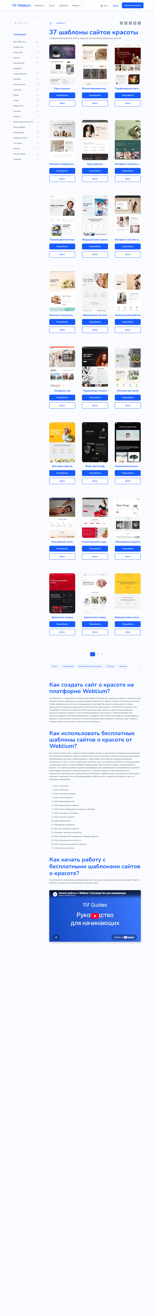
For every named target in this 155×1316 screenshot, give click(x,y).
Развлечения (19, 84)
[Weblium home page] (50, 23)
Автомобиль (19, 63)
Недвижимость (20, 138)
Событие (17, 90)
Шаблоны (63, 6)
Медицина (18, 106)
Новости (17, 116)
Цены (51, 6)
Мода (15, 95)
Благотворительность (23, 122)
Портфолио (18, 132)
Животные (18, 47)
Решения (39, 6)
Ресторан (17, 143)
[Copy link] (121, 23)
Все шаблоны (19, 42)
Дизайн (17, 79)
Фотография (19, 127)
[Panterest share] (125, 23)
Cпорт (16, 100)
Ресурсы (76, 6)
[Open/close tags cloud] (139, 666)
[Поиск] (15, 23)
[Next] (103, 654)
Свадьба (17, 159)
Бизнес (16, 58)
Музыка (17, 111)
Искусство (18, 52)
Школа (16, 148)
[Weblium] (21, 5)
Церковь (17, 68)
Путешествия (19, 154)
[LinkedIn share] (134, 23)
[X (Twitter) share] (139, 23)
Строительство (20, 74)
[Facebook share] (130, 23)
